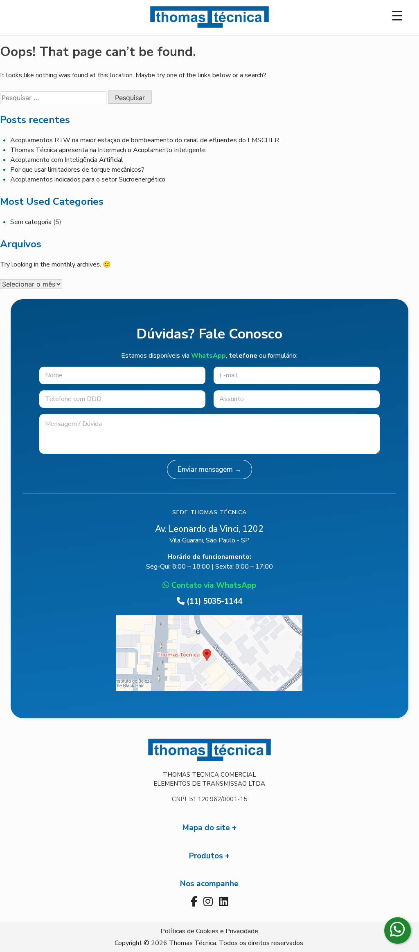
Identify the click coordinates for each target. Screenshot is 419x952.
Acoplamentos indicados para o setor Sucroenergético (87, 179)
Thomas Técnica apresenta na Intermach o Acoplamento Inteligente (108, 150)
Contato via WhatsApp (212, 585)
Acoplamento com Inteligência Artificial (66, 159)
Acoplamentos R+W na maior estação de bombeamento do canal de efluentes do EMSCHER (144, 140)
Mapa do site (206, 827)
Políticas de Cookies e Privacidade (209, 931)
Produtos (206, 856)
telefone (243, 355)
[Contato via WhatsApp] (397, 930)
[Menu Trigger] (397, 15)
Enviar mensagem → (209, 469)
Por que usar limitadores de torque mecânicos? (77, 169)
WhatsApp (208, 355)
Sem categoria (31, 221)
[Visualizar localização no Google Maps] (209, 688)
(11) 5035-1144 (213, 601)
